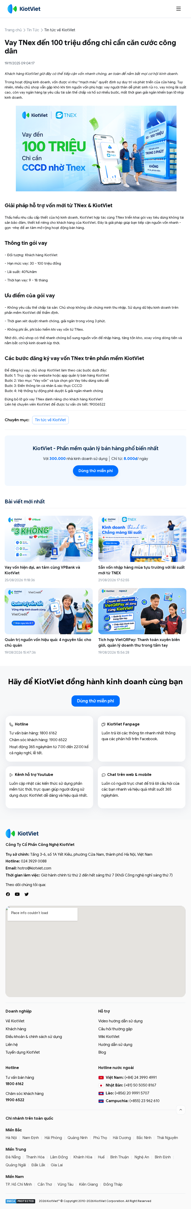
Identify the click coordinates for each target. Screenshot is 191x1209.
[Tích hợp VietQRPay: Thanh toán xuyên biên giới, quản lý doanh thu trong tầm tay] (142, 611)
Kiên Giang (88, 1184)
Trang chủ (13, 30)
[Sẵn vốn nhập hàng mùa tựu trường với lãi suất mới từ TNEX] (142, 539)
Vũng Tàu (65, 1184)
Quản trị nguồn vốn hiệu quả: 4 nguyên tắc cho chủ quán (48, 643)
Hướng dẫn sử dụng (115, 1044)
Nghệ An (141, 1157)
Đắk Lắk (38, 1165)
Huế (101, 1157)
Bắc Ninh (143, 1137)
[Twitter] (26, 894)
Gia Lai (57, 1165)
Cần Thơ (45, 1184)
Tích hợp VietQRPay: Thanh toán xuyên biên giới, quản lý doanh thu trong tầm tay (139, 643)
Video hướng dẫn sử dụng (120, 1021)
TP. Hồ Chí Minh (19, 1184)
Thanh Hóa (35, 1157)
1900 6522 (58, 740)
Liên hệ (12, 1044)
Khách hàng (16, 1029)
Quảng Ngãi (16, 1165)
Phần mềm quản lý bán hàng (90, 448)
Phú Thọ (100, 1137)
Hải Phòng (53, 1137)
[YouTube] (17, 894)
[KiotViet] (24, 9)
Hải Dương (122, 1137)
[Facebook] (8, 894)
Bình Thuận (119, 1157)
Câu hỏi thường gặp (115, 1029)
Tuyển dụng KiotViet (23, 1052)
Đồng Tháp (113, 1184)
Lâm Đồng (59, 1157)
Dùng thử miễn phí (95, 471)
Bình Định (163, 1157)
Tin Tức (33, 30)
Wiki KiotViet (108, 1036)
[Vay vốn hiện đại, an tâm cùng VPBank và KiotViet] (49, 539)
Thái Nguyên (167, 1137)
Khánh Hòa (82, 1157)
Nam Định (30, 1137)
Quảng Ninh (78, 1137)
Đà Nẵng (13, 1157)
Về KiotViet (15, 1021)
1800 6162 (48, 733)
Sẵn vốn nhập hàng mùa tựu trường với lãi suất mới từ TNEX (141, 570)
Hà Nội (11, 1137)
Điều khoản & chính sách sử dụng (34, 1036)
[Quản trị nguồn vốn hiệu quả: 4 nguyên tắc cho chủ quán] (49, 611)
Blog (102, 1052)
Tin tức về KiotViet (59, 30)
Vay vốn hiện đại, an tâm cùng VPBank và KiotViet (42, 570)
